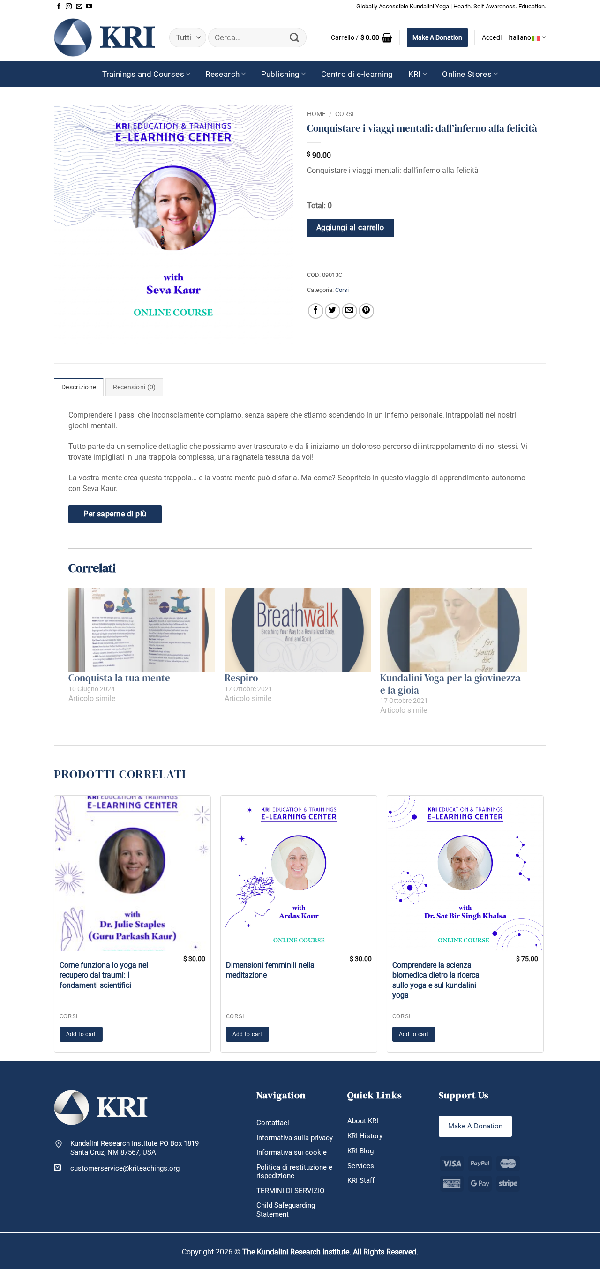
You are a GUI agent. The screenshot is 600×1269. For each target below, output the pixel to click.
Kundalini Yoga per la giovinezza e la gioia (450, 684)
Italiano (519, 37)
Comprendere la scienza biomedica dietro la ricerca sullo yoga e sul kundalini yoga (436, 980)
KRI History (364, 1136)
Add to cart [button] (81, 1034)
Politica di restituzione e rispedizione (294, 1171)
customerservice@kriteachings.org (125, 1168)
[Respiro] (298, 630)
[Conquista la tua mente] (141, 630)
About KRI (362, 1121)
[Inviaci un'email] (79, 6)
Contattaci (272, 1123)
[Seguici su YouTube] (89, 6)
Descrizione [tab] (78, 387)
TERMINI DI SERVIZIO (290, 1191)
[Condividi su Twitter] (332, 311)
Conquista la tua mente (119, 678)
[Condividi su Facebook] (315, 311)
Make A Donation (437, 37)
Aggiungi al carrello (350, 228)
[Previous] (52, 927)
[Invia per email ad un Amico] (349, 311)
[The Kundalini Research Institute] (104, 37)
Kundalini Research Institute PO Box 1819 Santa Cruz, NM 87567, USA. (134, 1148)
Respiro (241, 678)
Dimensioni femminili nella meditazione (270, 970)
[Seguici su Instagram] (69, 6)
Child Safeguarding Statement (285, 1209)
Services (360, 1166)
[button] (362, 37)
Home (316, 114)
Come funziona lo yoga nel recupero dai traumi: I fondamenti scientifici (104, 975)
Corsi (344, 114)
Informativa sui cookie (291, 1152)
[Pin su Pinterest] (366, 311)
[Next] (546, 927)
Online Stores (467, 74)
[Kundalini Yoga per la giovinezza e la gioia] (453, 630)
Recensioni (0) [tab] (134, 387)
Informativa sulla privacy (294, 1138)
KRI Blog (360, 1151)
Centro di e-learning (357, 74)
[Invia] (295, 38)
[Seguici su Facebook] (59, 6)
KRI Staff (361, 1180)
